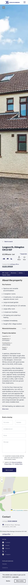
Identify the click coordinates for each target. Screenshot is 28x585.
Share (19, 259)
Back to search (9, 241)
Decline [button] (8, 581)
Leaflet (14, 510)
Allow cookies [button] (20, 581)
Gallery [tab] (21, 272)
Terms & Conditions (17, 462)
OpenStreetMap (20, 510)
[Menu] (24, 2)
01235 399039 (7, 266)
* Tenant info (23, 254)
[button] (14, 410)
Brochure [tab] (13, 272)
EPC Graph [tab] (5, 272)
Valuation (4, 564)
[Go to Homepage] (14, 2)
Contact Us (5, 567)
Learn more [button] (15, 577)
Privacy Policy (8, 464)
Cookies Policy (18, 464)
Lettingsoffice (14, 264)
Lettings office (6, 534)
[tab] (6, 275)
